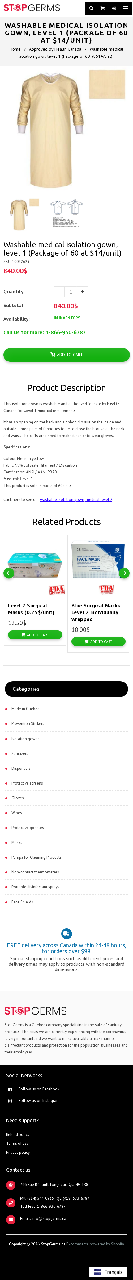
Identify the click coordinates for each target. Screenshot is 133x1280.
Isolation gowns (25, 738)
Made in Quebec (25, 708)
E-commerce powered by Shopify (95, 1244)
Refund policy (17, 1134)
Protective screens (27, 783)
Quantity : (14, 291)
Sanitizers (19, 753)
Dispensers (21, 768)
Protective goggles (27, 827)
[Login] (113, 8)
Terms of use (17, 1143)
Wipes (16, 812)
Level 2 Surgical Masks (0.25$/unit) (31, 609)
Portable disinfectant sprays (35, 887)
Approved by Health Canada (55, 49)
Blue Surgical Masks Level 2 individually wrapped (95, 612)
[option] (108, 1272)
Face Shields (22, 902)
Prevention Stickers (27, 723)
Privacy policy (18, 1152)
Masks (16, 842)
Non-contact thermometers (35, 872)
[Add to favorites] (59, 540)
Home (15, 49)
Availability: (16, 319)
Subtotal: (14, 305)
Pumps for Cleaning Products (36, 857)
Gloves (17, 798)
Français (113, 1272)
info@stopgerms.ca (49, 1218)
